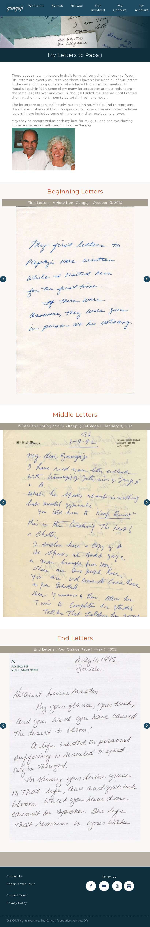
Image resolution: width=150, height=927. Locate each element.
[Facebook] (91, 886)
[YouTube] (104, 886)
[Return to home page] (15, 8)
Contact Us (15, 876)
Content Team (17, 895)
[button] (3, 279)
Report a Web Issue (21, 884)
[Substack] (129, 886)
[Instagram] (117, 886)
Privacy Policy (17, 903)
